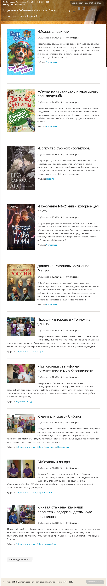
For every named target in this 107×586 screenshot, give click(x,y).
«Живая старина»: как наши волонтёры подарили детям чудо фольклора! (64, 512)
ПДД (31, 401)
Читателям (51, 62)
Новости (50, 178)
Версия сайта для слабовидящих (87, 3)
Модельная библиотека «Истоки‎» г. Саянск (30, 10)
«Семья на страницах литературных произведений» (67, 94)
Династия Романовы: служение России (63, 268)
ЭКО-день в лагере (53, 461)
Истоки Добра (36, 351)
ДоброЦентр (22, 351)
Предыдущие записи (20, 559)
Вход (93, 9)
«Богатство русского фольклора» (64, 148)
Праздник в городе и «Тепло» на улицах (63, 322)
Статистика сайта (95, 582)
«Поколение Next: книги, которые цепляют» (68, 208)
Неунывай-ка (22, 401)
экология (48, 492)
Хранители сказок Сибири (59, 416)
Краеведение (50, 447)
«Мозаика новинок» (53, 31)
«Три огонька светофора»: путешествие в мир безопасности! (65, 369)
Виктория (74, 37)
